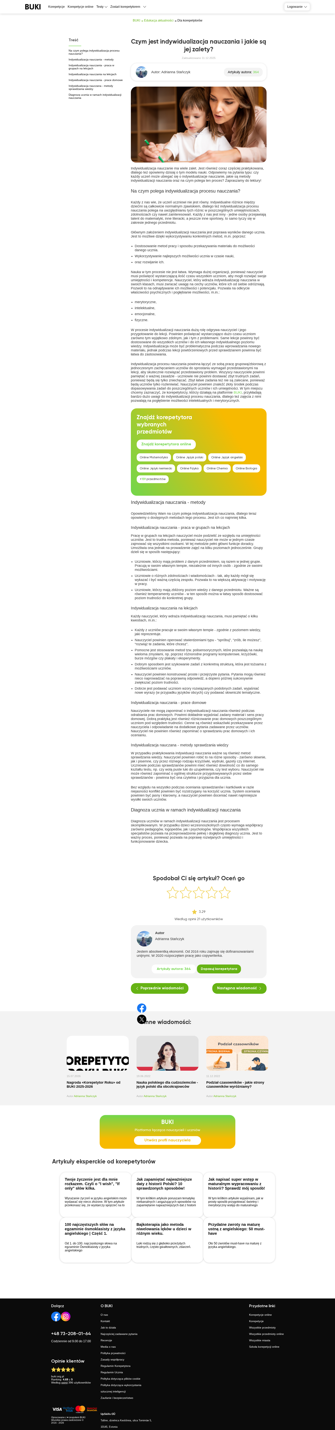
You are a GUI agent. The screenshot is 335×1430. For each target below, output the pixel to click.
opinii (64, 1382)
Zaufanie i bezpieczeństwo (117, 1397)
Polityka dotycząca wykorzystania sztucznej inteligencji (121, 1388)
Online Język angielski (227, 457)
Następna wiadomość (237, 988)
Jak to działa (108, 1327)
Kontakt (105, 1321)
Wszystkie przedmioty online (266, 1333)
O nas (104, 1314)
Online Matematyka (154, 457)
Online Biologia (246, 468)
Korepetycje (256, 1321)
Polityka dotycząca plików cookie (120, 1378)
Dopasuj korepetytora (219, 969)
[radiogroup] (198, 893)
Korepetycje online (80, 6)
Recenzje (106, 1340)
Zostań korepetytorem (125, 6)
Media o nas (108, 1346)
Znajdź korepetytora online (166, 444)
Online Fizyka (189, 468)
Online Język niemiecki (156, 468)
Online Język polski (189, 457)
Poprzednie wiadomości (162, 988)
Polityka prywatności (113, 1353)
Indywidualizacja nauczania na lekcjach (93, 74)
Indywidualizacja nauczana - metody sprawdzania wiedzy (91, 87)
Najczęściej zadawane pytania (119, 1333)
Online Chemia (217, 468)
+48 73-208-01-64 (71, 1333)
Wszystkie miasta (259, 1340)
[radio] (172, 892)
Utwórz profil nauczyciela (167, 1140)
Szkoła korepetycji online (264, 1346)
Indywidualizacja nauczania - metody (91, 59)
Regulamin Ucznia (112, 1372)
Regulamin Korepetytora (115, 1365)
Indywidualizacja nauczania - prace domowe (96, 80)
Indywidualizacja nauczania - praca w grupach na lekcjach (91, 67)
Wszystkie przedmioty (262, 1327)
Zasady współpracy (112, 1359)
